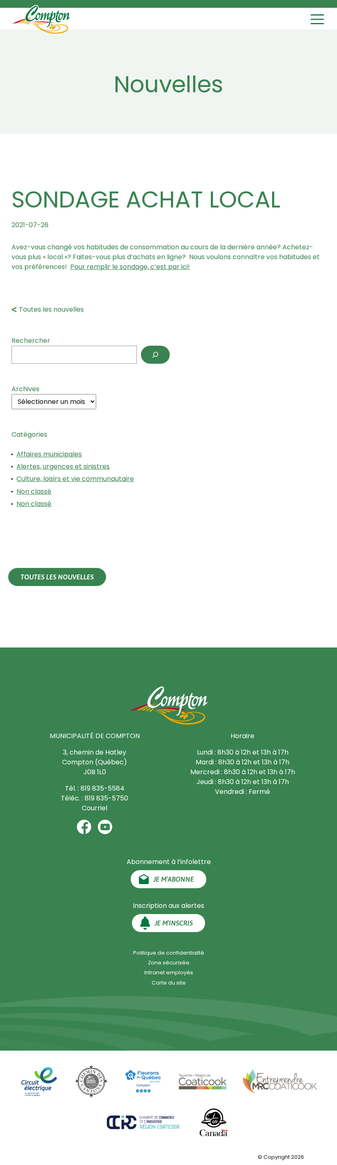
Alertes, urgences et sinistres (63, 466)
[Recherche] (155, 355)
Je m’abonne (173, 879)
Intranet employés (168, 972)
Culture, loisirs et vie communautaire (75, 478)
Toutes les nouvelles (51, 309)
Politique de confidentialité (168, 952)
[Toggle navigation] (318, 19)
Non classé (33, 491)
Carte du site (169, 982)
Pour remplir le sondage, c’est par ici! (130, 266)
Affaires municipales (49, 454)
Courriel (94, 808)
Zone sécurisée (168, 962)
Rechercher (31, 340)
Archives (25, 389)
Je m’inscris (174, 923)
